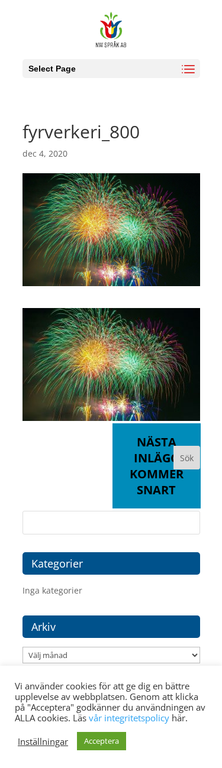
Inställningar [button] (43, 741)
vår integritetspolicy (129, 718)
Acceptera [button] (101, 740)
